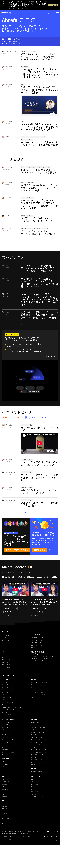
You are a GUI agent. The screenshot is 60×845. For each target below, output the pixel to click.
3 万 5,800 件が (12, 43)
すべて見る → (25, 152)
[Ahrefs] (4, 13)
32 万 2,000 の (14, 41)
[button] (48, 13)
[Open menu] (57, 12)
